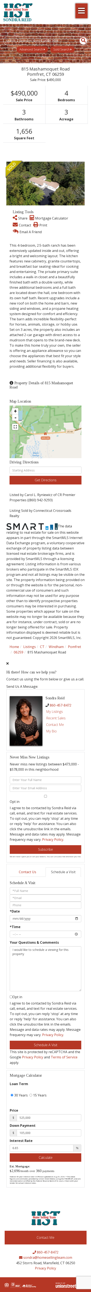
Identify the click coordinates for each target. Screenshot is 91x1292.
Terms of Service (64, 1057)
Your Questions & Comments (34, 942)
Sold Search (61, 49)
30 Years (20, 1095)
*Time (15, 927)
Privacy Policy (52, 839)
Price (14, 1110)
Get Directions (46, 480)
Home (14, 646)
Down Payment (23, 1125)
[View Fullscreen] (15, 427)
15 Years (39, 1095)
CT (42, 646)
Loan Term (19, 1084)
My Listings (54, 711)
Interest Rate (21, 1140)
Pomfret (74, 646)
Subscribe (45, 849)
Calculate (45, 1157)
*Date (15, 911)
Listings (29, 646)
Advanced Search (31, 49)
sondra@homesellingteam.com (47, 1257)
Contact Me (55, 724)
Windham (56, 646)
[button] (81, 41)
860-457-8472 (60, 705)
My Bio (51, 731)
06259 (18, 652)
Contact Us (27, 872)
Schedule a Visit (63, 872)
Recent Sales (56, 718)
